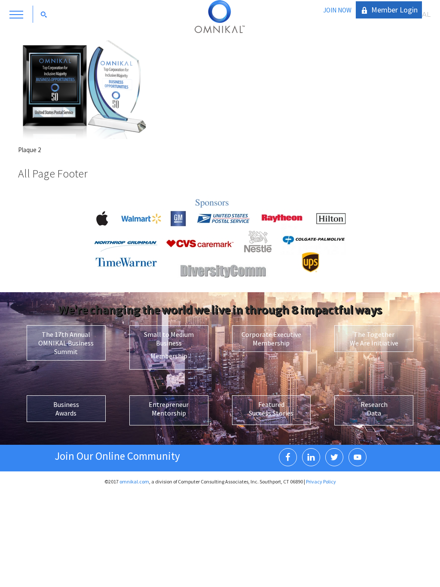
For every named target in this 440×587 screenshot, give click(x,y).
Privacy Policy (321, 481)
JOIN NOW (337, 10)
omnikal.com (134, 481)
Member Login (394, 10)
